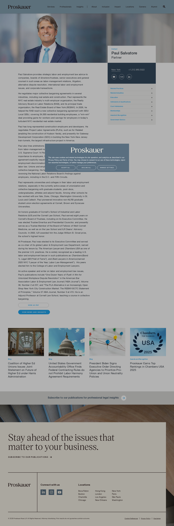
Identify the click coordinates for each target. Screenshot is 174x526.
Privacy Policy (53, 160)
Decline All (86, 167)
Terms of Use (68, 160)
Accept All (65, 167)
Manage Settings (107, 167)
